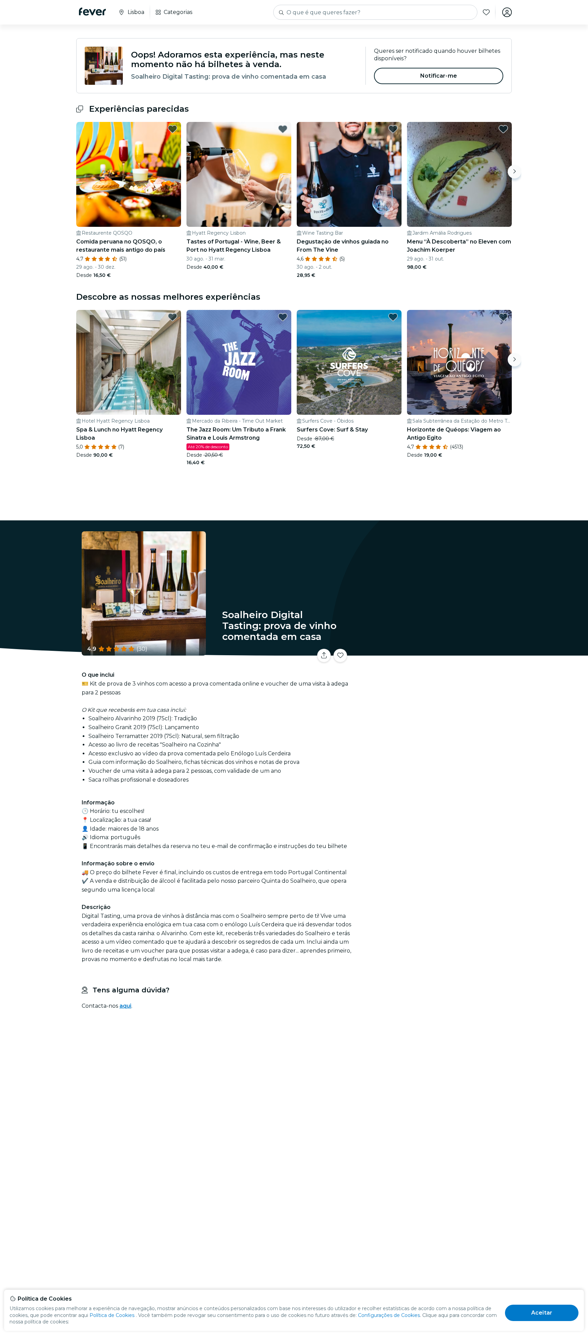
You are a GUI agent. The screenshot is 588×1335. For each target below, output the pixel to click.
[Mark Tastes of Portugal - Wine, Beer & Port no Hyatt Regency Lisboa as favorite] (282, 129)
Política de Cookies (111, 1315)
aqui (125, 1006)
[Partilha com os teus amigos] (324, 655)
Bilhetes (436, 651)
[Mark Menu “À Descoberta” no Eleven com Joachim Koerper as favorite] (503, 129)
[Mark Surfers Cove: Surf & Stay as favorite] (393, 317)
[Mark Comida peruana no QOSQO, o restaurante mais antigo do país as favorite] (172, 129)
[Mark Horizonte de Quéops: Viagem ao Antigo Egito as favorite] (503, 317)
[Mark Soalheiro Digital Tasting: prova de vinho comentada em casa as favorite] (340, 655)
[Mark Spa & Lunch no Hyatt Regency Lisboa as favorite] (172, 317)
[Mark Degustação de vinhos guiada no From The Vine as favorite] (393, 129)
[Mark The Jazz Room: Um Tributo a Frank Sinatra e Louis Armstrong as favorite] (282, 317)
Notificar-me (438, 76)
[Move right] (514, 171)
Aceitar (541, 1312)
